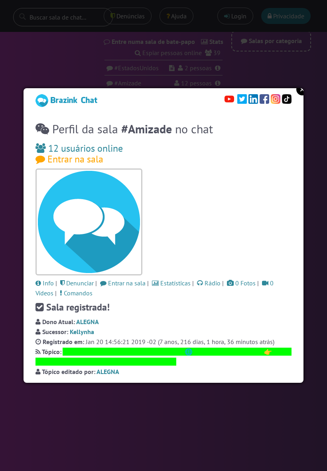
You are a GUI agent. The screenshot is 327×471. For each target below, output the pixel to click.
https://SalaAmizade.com (228, 352)
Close (302, 89)
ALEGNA (87, 322)
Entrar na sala (74, 159)
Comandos (77, 293)
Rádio (212, 283)
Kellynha (82, 332)
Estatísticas (175, 283)
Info (47, 283)
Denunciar (79, 283)
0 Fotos (245, 283)
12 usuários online (84, 148)
